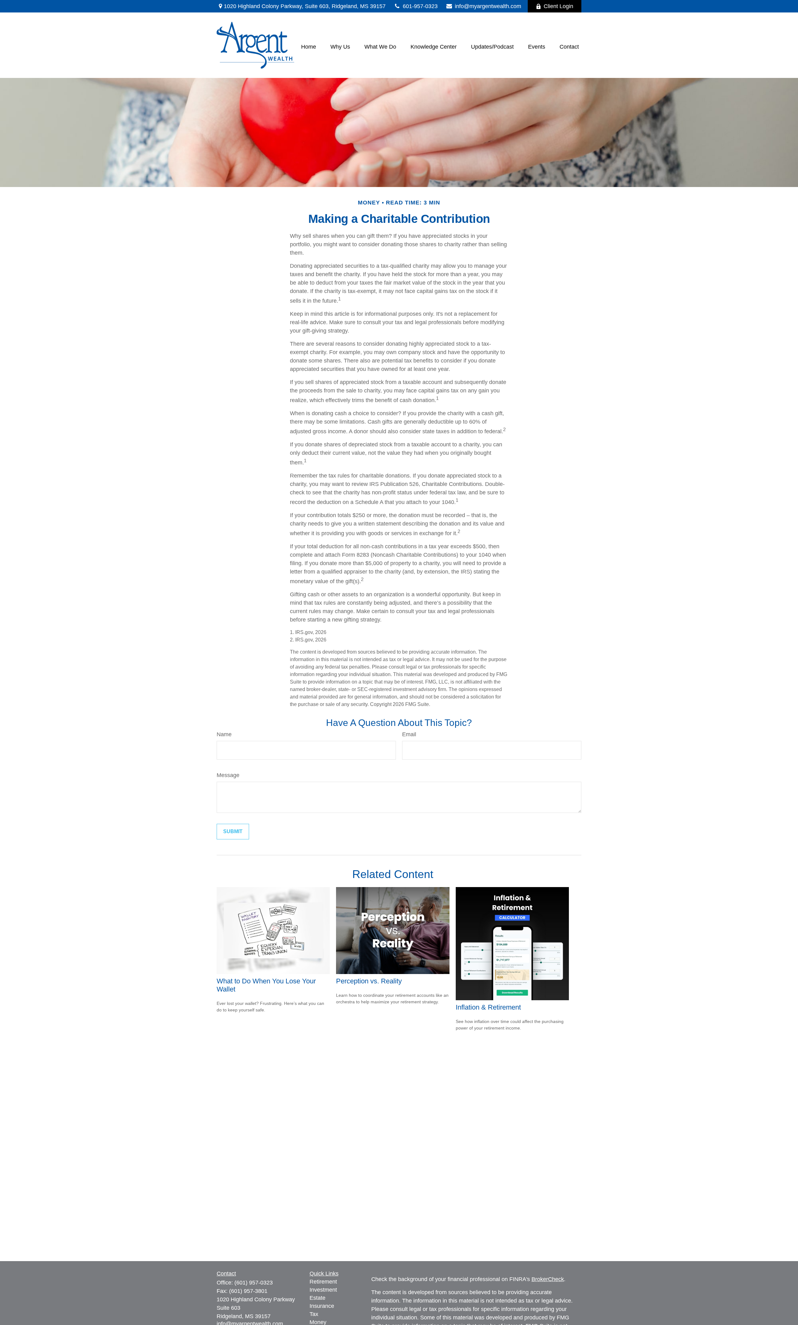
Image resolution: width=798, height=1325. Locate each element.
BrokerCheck (547, 1279)
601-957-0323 (420, 6)
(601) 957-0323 (253, 1282)
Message (228, 775)
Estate (317, 1298)
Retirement (323, 1282)
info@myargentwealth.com (488, 6)
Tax (314, 1314)
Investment (323, 1290)
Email (409, 734)
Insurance (322, 1306)
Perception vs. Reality (369, 981)
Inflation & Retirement (488, 1007)
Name (224, 734)
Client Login (558, 6)
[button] (309, 47)
